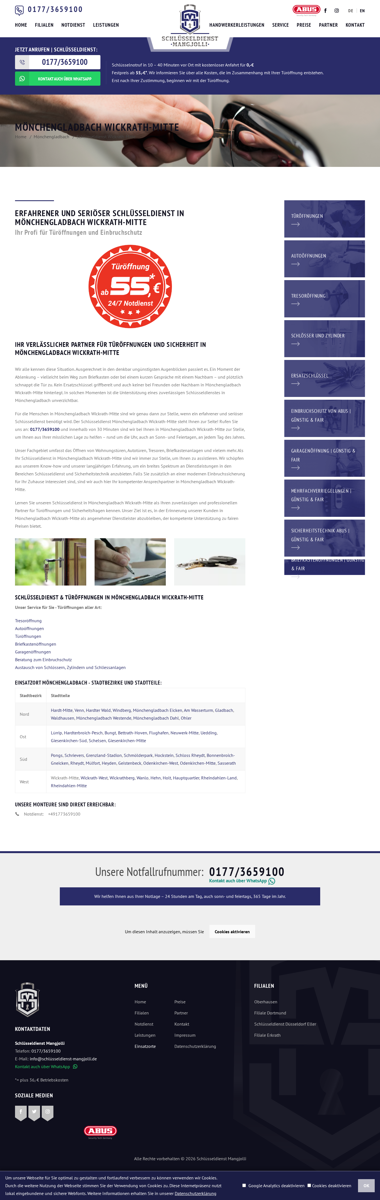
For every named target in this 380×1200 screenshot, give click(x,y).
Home (140, 1001)
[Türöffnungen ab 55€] (190, 25)
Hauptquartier (186, 778)
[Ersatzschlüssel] (324, 378)
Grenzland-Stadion (104, 755)
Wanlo (143, 778)
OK (366, 1185)
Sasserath (227, 763)
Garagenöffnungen (33, 652)
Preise (180, 1001)
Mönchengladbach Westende (103, 718)
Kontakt (181, 1024)
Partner (181, 1013)
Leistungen (145, 1035)
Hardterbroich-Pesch (83, 732)
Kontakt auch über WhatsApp (46, 1066)
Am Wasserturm (198, 710)
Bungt (110, 732)
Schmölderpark (138, 755)
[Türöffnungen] (324, 218)
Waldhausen (62, 718)
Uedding (209, 732)
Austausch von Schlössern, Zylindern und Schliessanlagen (70, 667)
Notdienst (144, 1024)
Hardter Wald (98, 710)
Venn (79, 710)
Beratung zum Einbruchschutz (43, 659)
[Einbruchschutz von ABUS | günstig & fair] (324, 418)
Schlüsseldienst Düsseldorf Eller (285, 1024)
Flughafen (159, 732)
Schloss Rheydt (190, 755)
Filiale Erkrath (267, 1035)
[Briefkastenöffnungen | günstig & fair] (324, 566)
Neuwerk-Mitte (185, 732)
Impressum (185, 1035)
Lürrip (56, 732)
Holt (167, 778)
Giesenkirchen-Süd (69, 740)
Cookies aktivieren (232, 931)
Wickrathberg (122, 778)
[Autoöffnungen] (324, 258)
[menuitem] (350, 10)
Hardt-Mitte (62, 710)
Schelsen (97, 740)
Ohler (186, 718)
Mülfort (93, 763)
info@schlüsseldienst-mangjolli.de (63, 1058)
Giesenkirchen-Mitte (127, 740)
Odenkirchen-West (160, 763)
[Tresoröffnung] (324, 298)
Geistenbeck (129, 763)
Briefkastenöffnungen (35, 644)
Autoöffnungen (29, 628)
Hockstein (164, 755)
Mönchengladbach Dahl (156, 718)
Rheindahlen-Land (219, 778)
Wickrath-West (94, 778)
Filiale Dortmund (270, 1013)
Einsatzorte (145, 1046)
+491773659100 (64, 814)
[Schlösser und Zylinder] (324, 338)
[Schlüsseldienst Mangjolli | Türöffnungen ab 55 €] (50, 562)
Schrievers (74, 755)
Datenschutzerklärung (195, 1046)
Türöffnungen (28, 636)
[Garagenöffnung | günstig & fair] (324, 457)
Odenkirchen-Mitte (198, 763)
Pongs (57, 755)
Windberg (122, 710)
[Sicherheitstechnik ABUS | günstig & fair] (324, 537)
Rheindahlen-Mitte (69, 785)
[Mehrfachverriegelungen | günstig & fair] (324, 497)
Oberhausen (265, 1001)
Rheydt (77, 763)
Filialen (142, 1013)
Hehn (155, 778)
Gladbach (224, 710)
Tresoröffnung (28, 620)
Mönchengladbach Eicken (157, 710)
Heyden (109, 763)
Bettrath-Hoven (132, 732)
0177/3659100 (55, 9)
